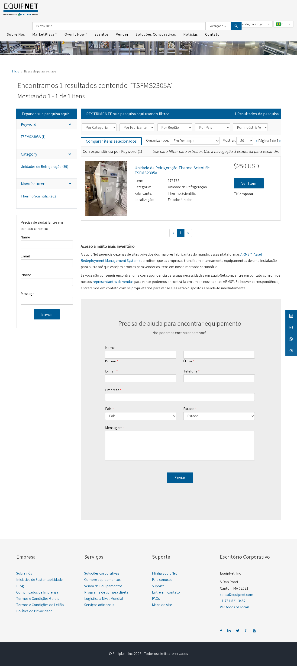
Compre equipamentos (102, 579)
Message (27, 293)
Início (15, 71)
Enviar (46, 314)
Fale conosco (162, 579)
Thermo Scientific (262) (39, 196)
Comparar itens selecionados (111, 141)
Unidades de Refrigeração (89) (44, 166)
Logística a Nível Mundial (103, 598)
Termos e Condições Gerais (37, 598)
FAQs (156, 598)
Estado (188, 408)
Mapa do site (162, 604)
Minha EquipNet (164, 573)
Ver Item (248, 183)
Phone (26, 274)
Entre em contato (166, 592)
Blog (20, 586)
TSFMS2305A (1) (33, 136)
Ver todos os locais (234, 607)
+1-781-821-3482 (233, 600)
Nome (110, 347)
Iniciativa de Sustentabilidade (39, 579)
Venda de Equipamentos (103, 586)
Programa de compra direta (106, 592)
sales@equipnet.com (236, 594)
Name (25, 237)
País (108, 408)
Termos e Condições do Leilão (40, 604)
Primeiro (110, 361)
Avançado (217, 26)
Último (187, 361)
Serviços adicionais (99, 604)
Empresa (112, 390)
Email (25, 256)
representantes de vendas (113, 281)
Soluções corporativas (101, 573)
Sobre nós (24, 573)
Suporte (158, 586)
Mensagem (114, 427)
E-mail (110, 371)
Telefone (190, 371)
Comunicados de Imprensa (37, 592)
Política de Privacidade (34, 611)
